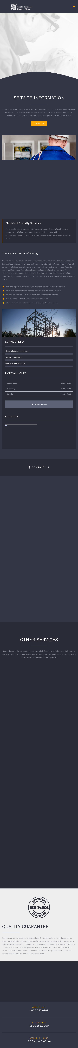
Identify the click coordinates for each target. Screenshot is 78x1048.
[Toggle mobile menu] (74, 6)
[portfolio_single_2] (39, 136)
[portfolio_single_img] (39, 310)
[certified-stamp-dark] (39, 897)
